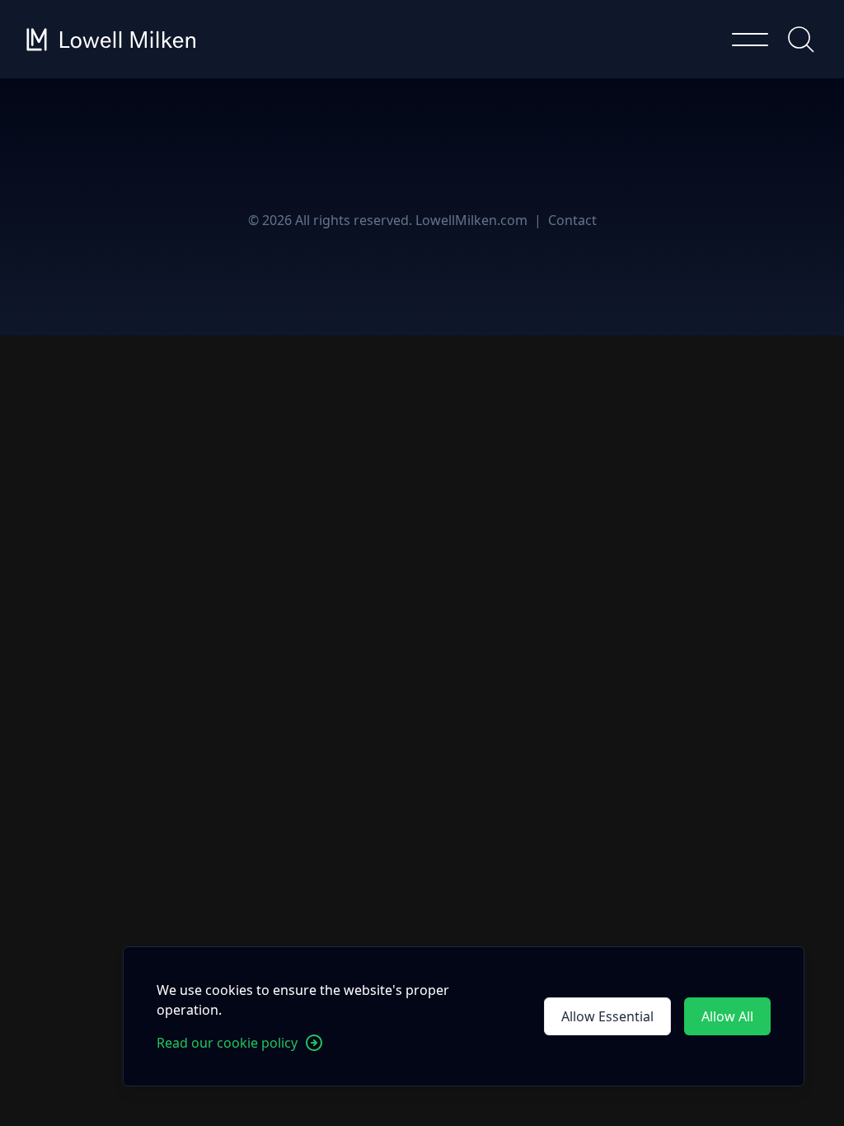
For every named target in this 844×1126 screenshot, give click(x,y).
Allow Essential (607, 1016)
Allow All (727, 1016)
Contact (572, 220)
